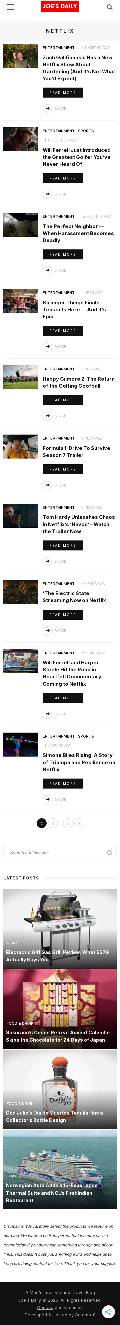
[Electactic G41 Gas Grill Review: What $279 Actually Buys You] (60, 928)
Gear (12, 943)
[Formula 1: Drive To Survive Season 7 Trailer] (20, 446)
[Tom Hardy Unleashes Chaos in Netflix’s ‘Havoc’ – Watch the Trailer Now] (20, 515)
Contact (45, 1307)
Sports (86, 131)
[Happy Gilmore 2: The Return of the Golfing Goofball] (20, 376)
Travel (14, 1176)
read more (62, 93)
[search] (110, 6)
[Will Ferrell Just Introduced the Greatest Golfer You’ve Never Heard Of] (20, 138)
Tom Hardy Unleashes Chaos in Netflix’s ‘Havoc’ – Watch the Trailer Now (79, 524)
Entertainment (59, 48)
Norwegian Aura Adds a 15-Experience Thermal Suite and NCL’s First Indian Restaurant (52, 1192)
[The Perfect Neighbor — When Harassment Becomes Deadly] (20, 224)
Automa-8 (85, 1314)
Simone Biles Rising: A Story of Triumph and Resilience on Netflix (79, 762)
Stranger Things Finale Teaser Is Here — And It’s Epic (74, 310)
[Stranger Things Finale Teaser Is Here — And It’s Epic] (20, 300)
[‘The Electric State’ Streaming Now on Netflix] (20, 591)
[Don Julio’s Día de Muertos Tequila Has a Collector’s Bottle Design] (60, 1088)
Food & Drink (20, 1023)
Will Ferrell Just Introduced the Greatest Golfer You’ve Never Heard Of (77, 157)
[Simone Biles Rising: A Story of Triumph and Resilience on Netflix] (20, 744)
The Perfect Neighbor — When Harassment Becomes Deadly (78, 233)
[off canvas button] (10, 7)
